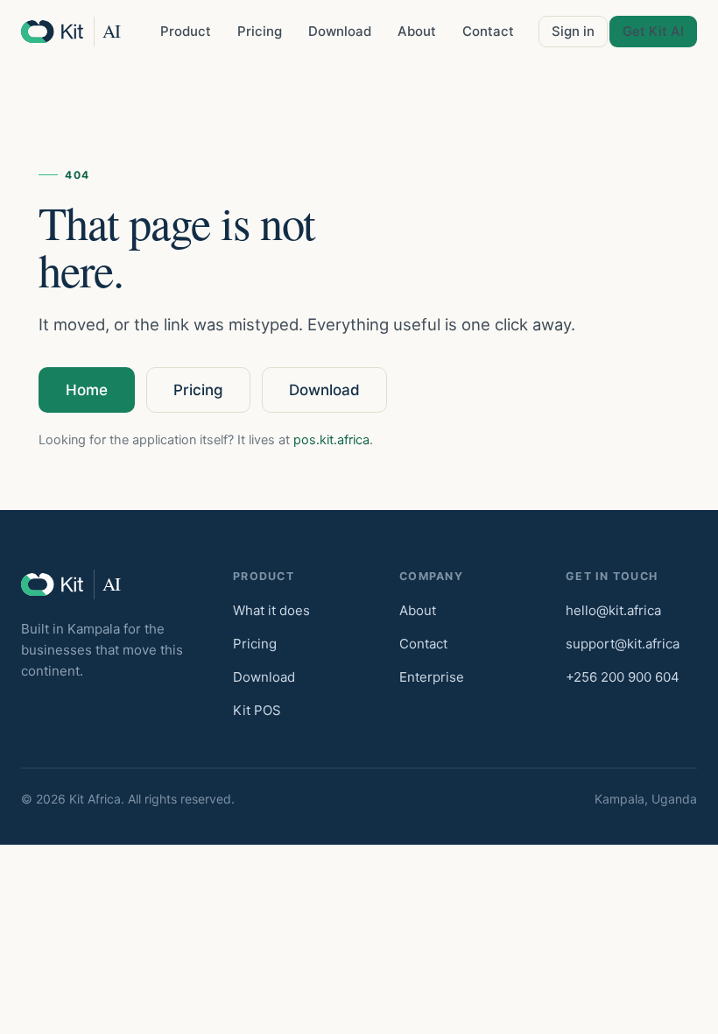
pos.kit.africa (331, 440)
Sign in (573, 31)
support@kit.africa (622, 643)
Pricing (259, 31)
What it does (271, 610)
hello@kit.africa (613, 610)
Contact (488, 31)
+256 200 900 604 (622, 677)
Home (87, 390)
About (417, 31)
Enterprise (431, 677)
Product (185, 31)
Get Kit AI (653, 31)
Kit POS (257, 710)
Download (339, 31)
